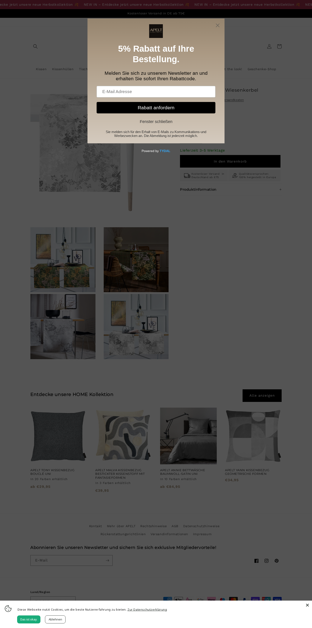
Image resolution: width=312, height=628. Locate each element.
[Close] (307, 605)
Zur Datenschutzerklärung (147, 609)
